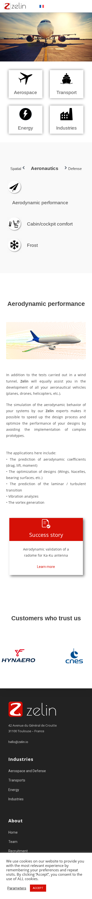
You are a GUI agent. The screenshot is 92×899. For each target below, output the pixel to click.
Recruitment (18, 851)
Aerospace (25, 92)
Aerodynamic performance (40, 202)
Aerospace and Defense (27, 771)
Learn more (46, 567)
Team (12, 842)
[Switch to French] (41, 6)
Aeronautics (44, 168)
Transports (16, 780)
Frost (32, 245)
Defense (75, 169)
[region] (46, 655)
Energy (25, 128)
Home (13, 832)
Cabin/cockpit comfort (50, 224)
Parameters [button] (16, 888)
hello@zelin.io (18, 742)
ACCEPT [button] (38, 888)
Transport (66, 92)
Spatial (15, 169)
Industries (66, 128)
